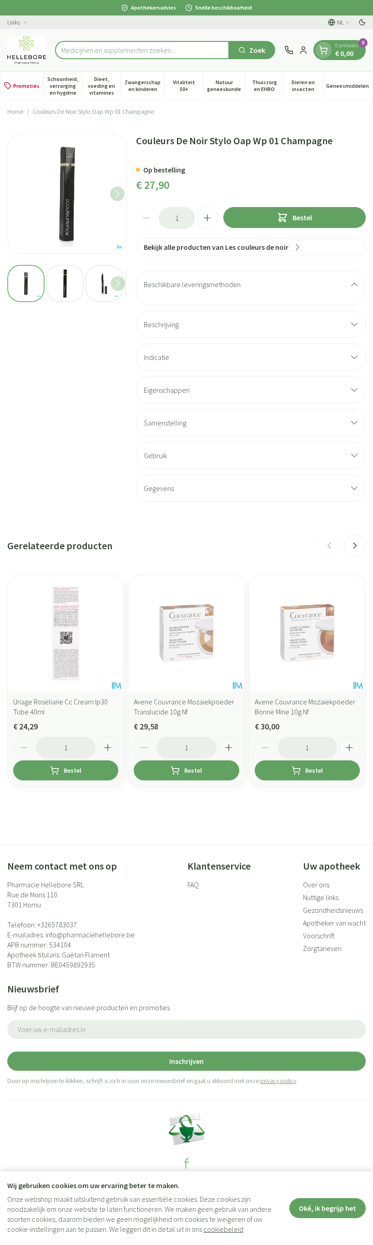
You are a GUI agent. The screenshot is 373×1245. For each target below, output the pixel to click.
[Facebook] (186, 1163)
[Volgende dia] (355, 546)
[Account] (303, 50)
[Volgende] (117, 194)
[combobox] (142, 50)
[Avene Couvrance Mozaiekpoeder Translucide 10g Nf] (186, 633)
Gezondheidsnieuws (333, 910)
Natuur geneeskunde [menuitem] (226, 85)
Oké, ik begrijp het (327, 1208)
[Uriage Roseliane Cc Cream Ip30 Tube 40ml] (66, 633)
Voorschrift (319, 935)
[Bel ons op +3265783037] (288, 50)
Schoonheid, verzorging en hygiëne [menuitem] (64, 86)
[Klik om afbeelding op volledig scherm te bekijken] (67, 194)
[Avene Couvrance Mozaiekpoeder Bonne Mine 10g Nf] (307, 633)
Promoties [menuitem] (26, 85)
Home (15, 111)
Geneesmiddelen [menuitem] (349, 87)
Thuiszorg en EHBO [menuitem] (267, 85)
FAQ (193, 884)
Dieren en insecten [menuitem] (307, 85)
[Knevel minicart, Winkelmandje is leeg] (323, 50)
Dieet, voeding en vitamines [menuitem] (104, 86)
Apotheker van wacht (334, 922)
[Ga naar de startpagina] (26, 50)
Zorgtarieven (322, 948)
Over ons (316, 884)
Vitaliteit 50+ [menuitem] (188, 85)
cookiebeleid (223, 1229)
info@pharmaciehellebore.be (90, 934)
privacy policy (278, 1081)
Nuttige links (320, 897)
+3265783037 (57, 924)
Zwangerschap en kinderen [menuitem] (144, 85)
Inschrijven (186, 1061)
